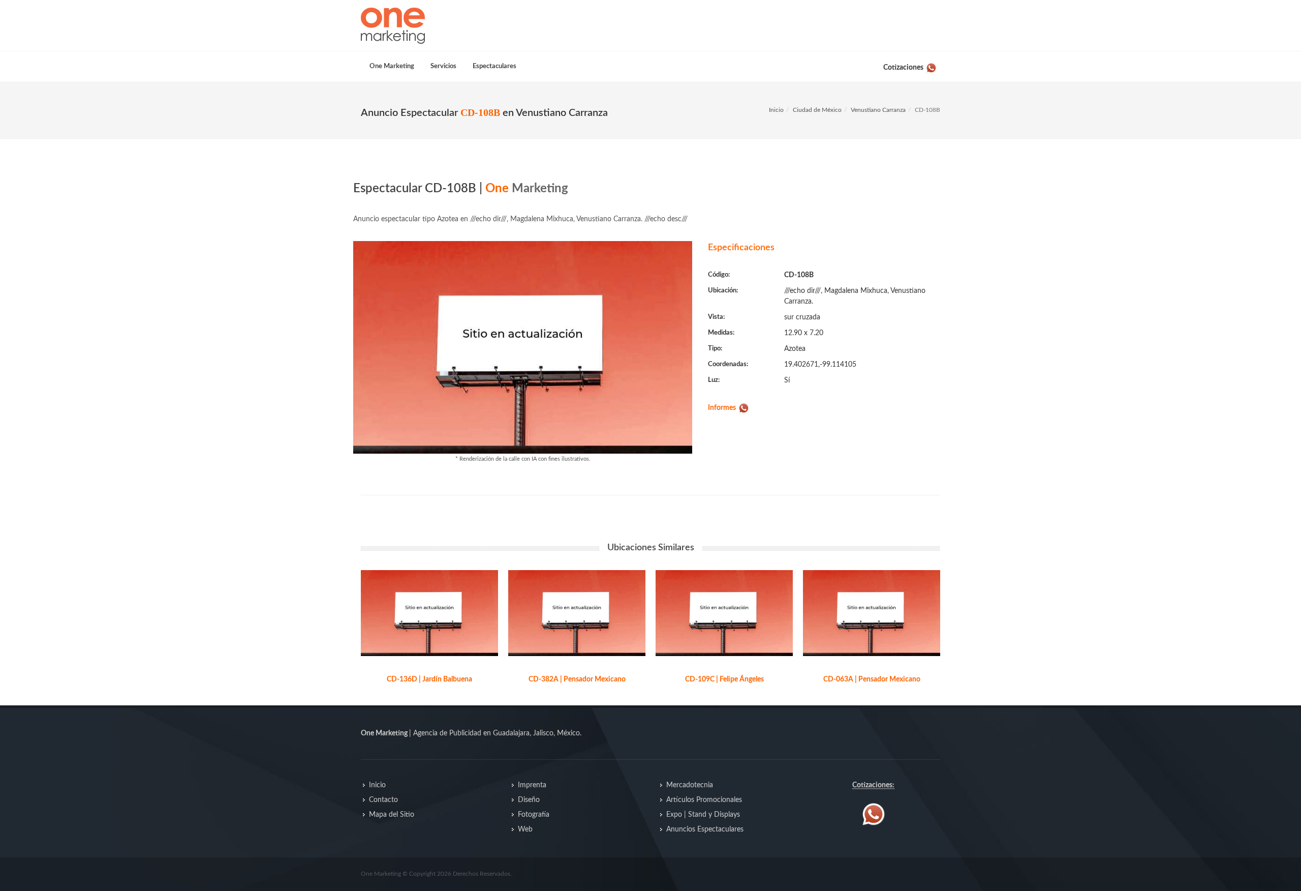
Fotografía (533, 814)
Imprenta (532, 785)
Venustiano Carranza (878, 110)
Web (525, 829)
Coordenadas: (728, 364)
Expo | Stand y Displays (703, 814)
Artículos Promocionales (704, 800)
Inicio (776, 110)
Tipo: (715, 348)
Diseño (529, 800)
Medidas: (721, 333)
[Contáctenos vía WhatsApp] (873, 814)
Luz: (714, 380)
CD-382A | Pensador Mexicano (577, 679)
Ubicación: (723, 290)
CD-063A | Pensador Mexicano (871, 679)
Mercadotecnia (689, 785)
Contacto (383, 800)
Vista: (716, 317)
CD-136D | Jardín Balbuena (429, 679)
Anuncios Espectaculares (705, 829)
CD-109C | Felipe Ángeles (724, 679)
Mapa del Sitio (391, 814)
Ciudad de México (817, 110)
